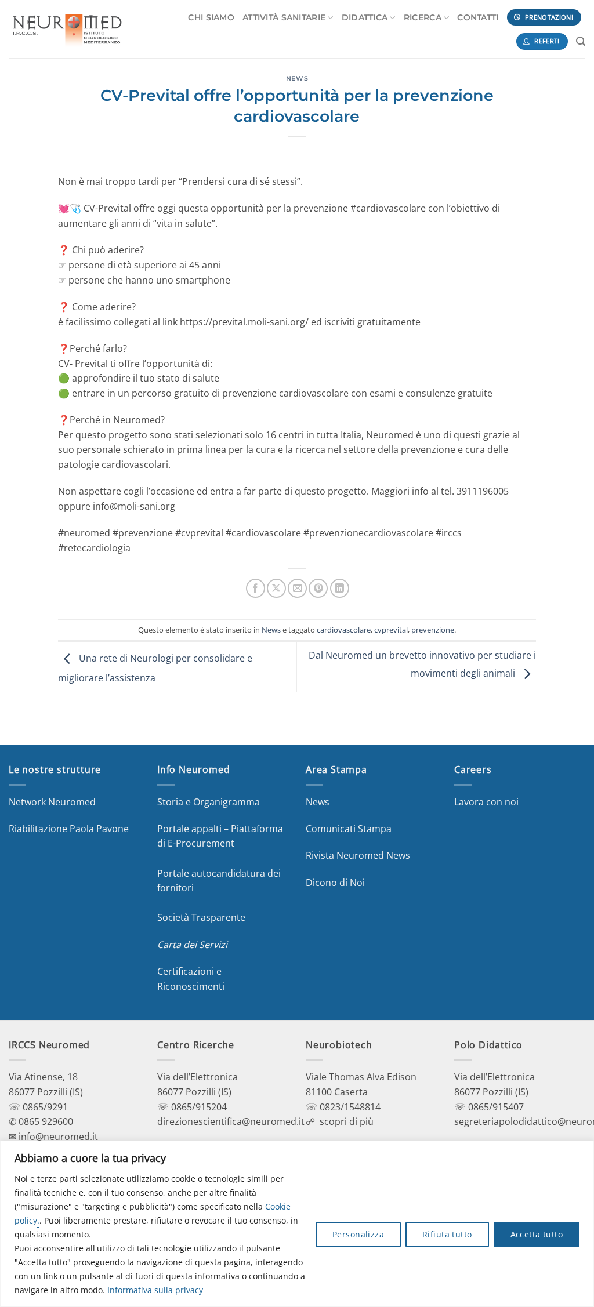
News (297, 78)
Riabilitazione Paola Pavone (69, 828)
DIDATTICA (365, 17)
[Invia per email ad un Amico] (297, 588)
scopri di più (347, 1121)
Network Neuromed (52, 802)
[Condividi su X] (276, 588)
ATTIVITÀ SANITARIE (283, 17)
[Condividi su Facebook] (255, 588)
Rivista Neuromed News (358, 855)
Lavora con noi (486, 802)
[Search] (580, 41)
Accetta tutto (536, 1234)
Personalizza (358, 1234)
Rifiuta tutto (447, 1234)
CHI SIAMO (211, 17)
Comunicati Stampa (349, 828)
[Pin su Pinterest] (318, 588)
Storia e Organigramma (208, 802)
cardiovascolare (344, 630)
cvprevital (391, 630)
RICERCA (422, 17)
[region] (297, 1224)
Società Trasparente (201, 917)
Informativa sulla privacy (155, 1289)
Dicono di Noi (335, 882)
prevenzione (432, 630)
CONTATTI (477, 17)
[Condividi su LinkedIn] (339, 588)
